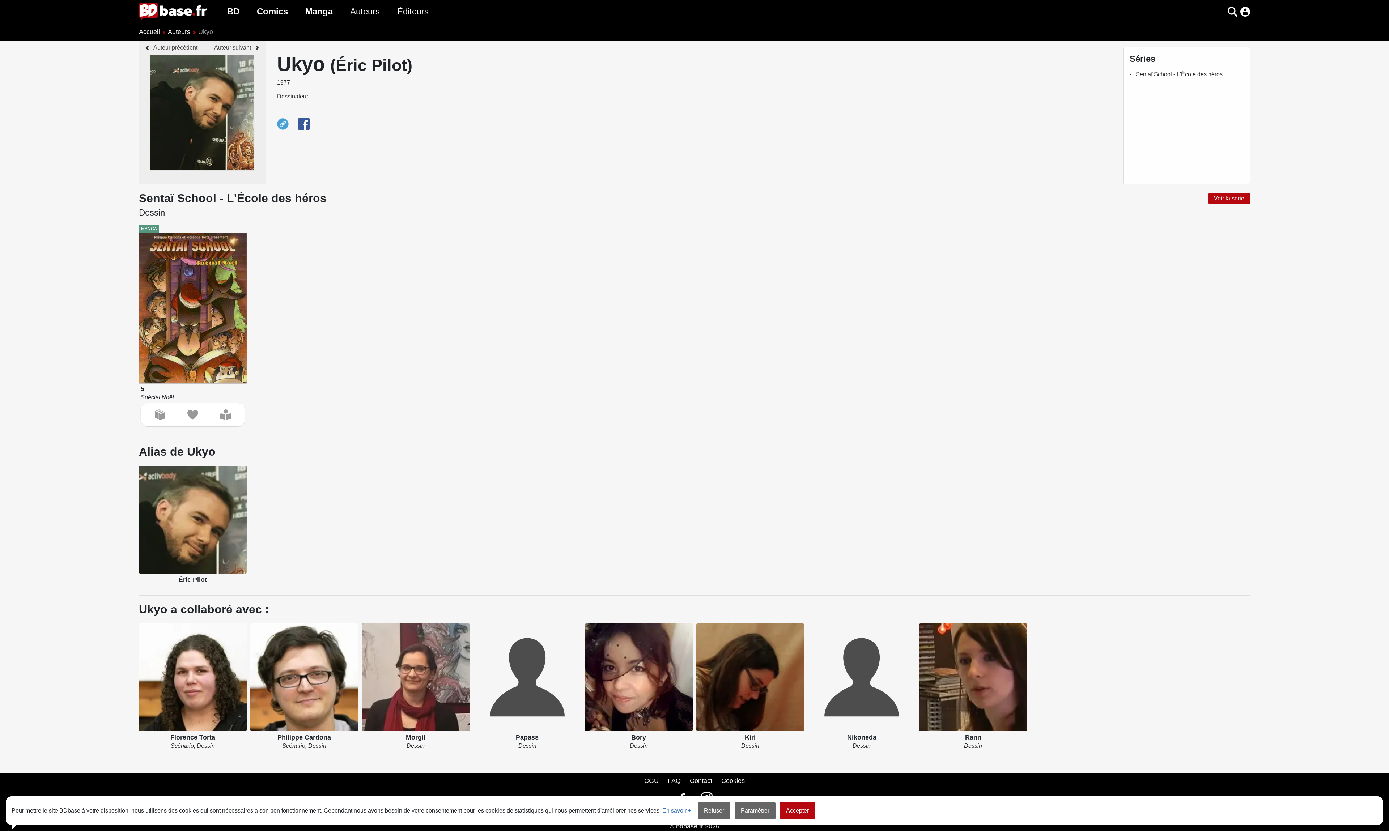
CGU (651, 780)
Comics (272, 11)
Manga (319, 11)
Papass (527, 737)
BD (233, 11)
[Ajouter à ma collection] (159, 414)
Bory (638, 737)
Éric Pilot (193, 579)
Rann (973, 737)
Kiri (750, 737)
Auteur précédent (175, 47)
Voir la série (1229, 198)
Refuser (714, 810)
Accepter (797, 810)
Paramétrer (755, 810)
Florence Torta (192, 737)
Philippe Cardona (304, 737)
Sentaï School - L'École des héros (1179, 74)
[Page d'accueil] (173, 11)
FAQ (674, 780)
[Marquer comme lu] (225, 414)
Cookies (733, 780)
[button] (1220, 12)
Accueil (149, 31)
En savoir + (676, 810)
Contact (701, 780)
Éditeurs (413, 11)
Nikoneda (861, 737)
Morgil (415, 737)
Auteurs (365, 11)
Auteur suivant (232, 47)
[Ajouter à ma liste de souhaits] (192, 414)
